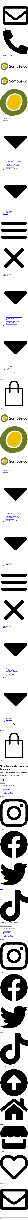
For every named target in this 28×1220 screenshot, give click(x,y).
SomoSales (9, 211)
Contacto (5, 214)
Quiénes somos (7, 118)
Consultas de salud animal (12, 165)
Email (1, 776)
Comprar (2, 1151)
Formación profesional (11, 168)
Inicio (1, 1124)
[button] (14, 244)
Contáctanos (12, 785)
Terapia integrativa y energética (14, 161)
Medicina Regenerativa (12, 164)
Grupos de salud (10, 167)
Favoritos (2, 1183)
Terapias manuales (10, 162)
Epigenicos (9, 212)
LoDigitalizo (12, 1066)
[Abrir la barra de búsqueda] (14, 372)
